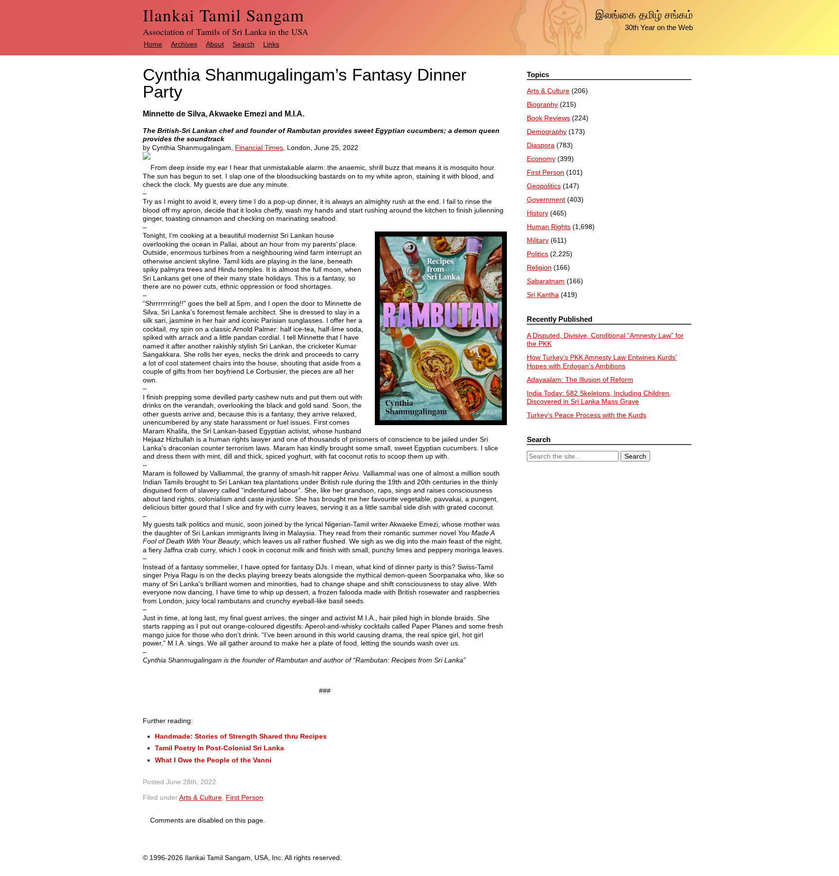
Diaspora (540, 145)
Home (153, 44)
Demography (547, 131)
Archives (184, 44)
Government (546, 199)
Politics (537, 254)
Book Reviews (548, 118)
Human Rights (549, 227)
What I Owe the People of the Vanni (213, 760)
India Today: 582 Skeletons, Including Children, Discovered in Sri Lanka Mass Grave (599, 397)
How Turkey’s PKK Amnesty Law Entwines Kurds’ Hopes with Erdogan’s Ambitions (602, 361)
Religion (539, 267)
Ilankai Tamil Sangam (223, 14)
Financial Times (259, 147)
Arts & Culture (200, 797)
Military (538, 240)
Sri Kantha (543, 294)
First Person (244, 797)
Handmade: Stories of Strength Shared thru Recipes (241, 736)
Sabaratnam (546, 281)
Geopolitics (544, 186)
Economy (541, 159)
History (537, 213)
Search (243, 44)
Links (271, 44)
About (215, 44)
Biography (542, 104)
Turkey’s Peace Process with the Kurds (586, 415)
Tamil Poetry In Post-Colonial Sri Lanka (219, 748)
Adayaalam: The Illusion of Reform (580, 379)
